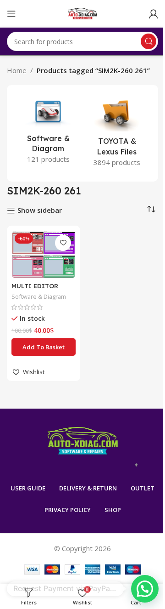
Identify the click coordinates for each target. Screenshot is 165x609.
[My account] (153, 14)
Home (17, 70)
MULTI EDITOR (34, 286)
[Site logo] (83, 12)
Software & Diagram (38, 296)
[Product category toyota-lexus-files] (117, 133)
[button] (43, 347)
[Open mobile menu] (11, 14)
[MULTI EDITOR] (43, 254)
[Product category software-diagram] (48, 131)
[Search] (148, 41)
